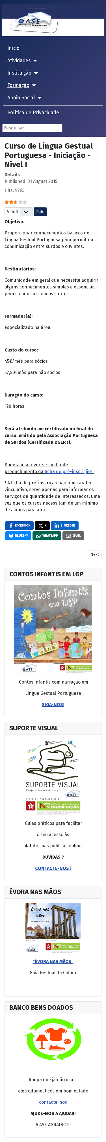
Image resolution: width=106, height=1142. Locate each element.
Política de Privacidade (33, 113)
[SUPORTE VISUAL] (53, 629)
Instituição (19, 73)
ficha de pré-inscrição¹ (68, 471)
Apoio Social (21, 98)
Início (13, 48)
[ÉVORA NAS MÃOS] (53, 928)
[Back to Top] (98, 1134)
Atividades (19, 61)
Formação (18, 85)
